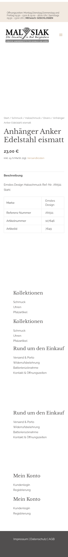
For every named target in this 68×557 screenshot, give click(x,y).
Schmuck (17, 117)
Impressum (20, 539)
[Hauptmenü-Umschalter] (61, 35)
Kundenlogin (21, 484)
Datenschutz (38, 539)
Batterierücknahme (25, 367)
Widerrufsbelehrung (26, 362)
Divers (46, 117)
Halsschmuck (33, 117)
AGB (52, 539)
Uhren (17, 307)
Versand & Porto (23, 357)
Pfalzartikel (20, 312)
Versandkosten (35, 158)
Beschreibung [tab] (13, 175)
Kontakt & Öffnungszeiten (30, 372)
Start (6, 117)
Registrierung (22, 489)
